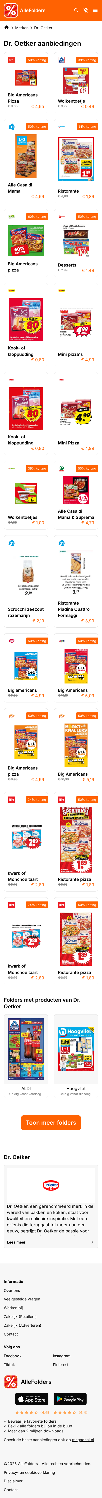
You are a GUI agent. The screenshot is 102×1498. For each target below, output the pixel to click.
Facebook (13, 1355)
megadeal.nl (83, 1439)
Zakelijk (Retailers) (20, 1316)
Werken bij (13, 1307)
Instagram (61, 1355)
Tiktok (9, 1364)
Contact (11, 1334)
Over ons (12, 1290)
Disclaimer (13, 1481)
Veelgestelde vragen (22, 1299)
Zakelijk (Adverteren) (22, 1325)
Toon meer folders (51, 1122)
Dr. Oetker (43, 27)
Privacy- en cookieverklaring (29, 1472)
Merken (21, 27)
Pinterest (60, 1364)
